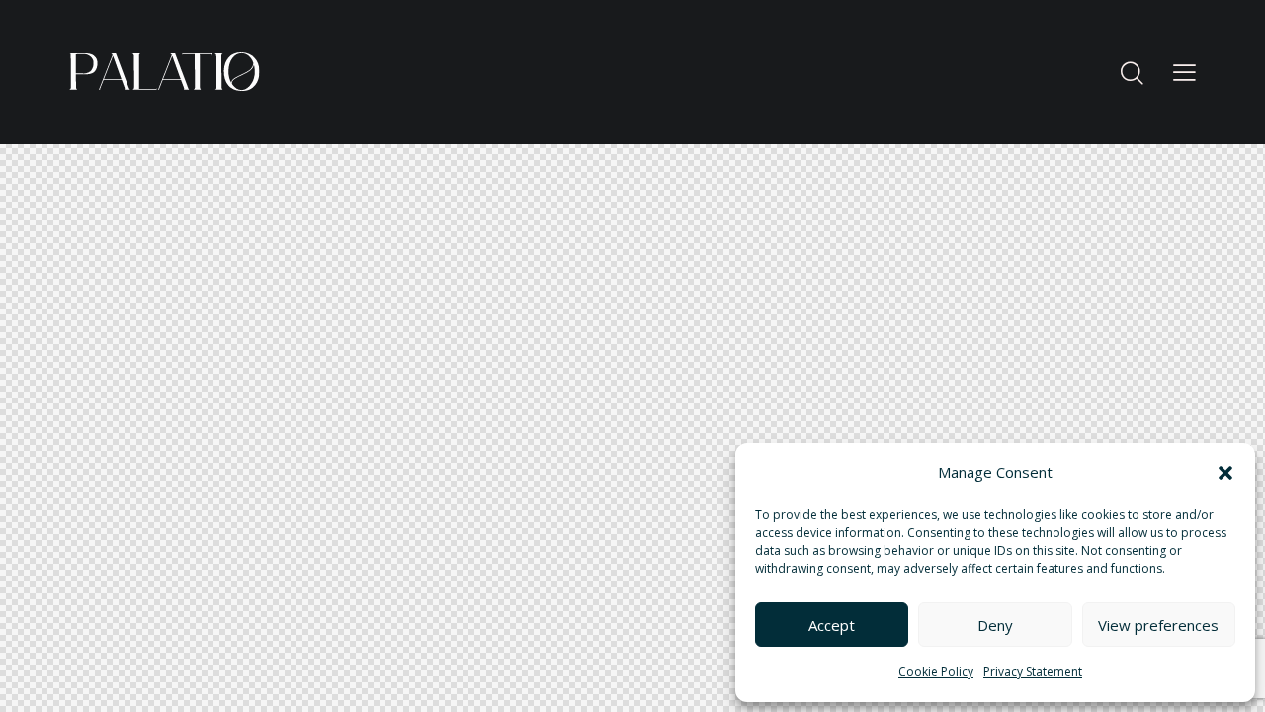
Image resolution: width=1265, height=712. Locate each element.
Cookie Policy (935, 672)
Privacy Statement (1032, 672)
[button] (1225, 473)
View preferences (1158, 625)
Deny (995, 625)
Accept (831, 625)
